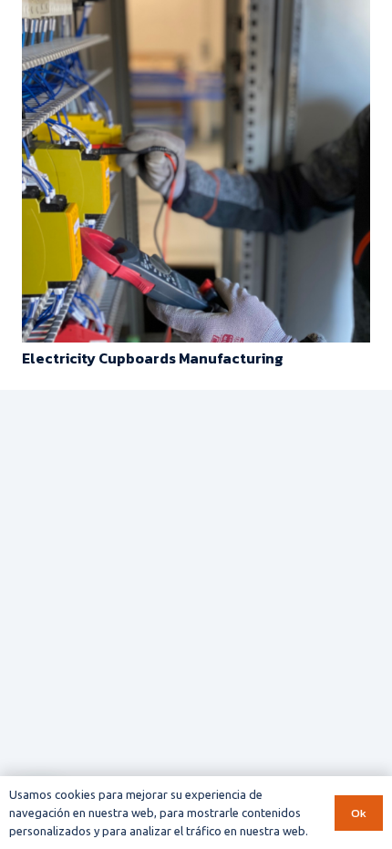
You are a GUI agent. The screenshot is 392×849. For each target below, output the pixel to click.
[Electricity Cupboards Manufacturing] (196, 13)
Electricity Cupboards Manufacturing (153, 358)
